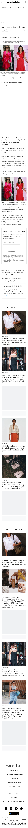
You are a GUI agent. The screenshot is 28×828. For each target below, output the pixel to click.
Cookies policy (14, 793)
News (17, 37)
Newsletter (24, 77)
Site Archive (14, 770)
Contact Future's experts (14, 774)
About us (14, 797)
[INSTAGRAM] (16, 286)
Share (5, 77)
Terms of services (19, 255)
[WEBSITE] (19, 286)
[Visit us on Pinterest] (21, 808)
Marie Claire (6, 36)
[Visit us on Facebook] (16, 808)
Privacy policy (14, 790)
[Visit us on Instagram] (11, 808)
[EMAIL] (21, 286)
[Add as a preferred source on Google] (14, 813)
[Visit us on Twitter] (6, 808)
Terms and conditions (14, 782)
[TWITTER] (14, 286)
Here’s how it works (15, 42)
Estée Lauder (5, 159)
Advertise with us (14, 786)
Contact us (14, 778)
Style (3, 22)
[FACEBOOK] (12, 286)
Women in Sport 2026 (15, 8)
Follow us (16, 77)
